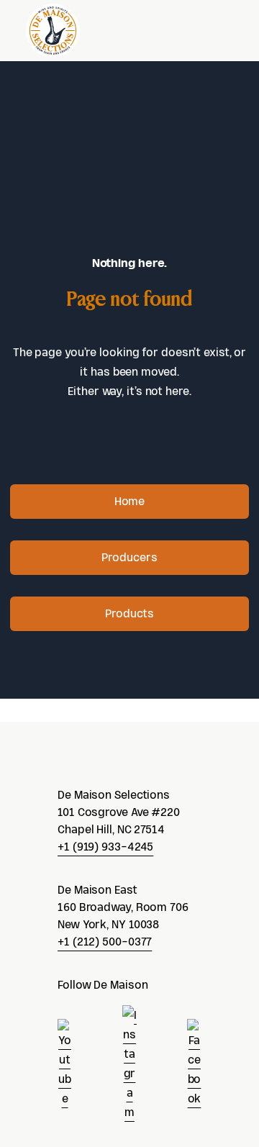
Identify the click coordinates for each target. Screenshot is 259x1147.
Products (129, 613)
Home (129, 501)
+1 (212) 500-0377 (105, 941)
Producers (129, 557)
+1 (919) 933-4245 (105, 846)
